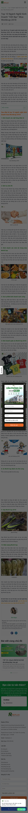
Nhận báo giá (14, 425)
